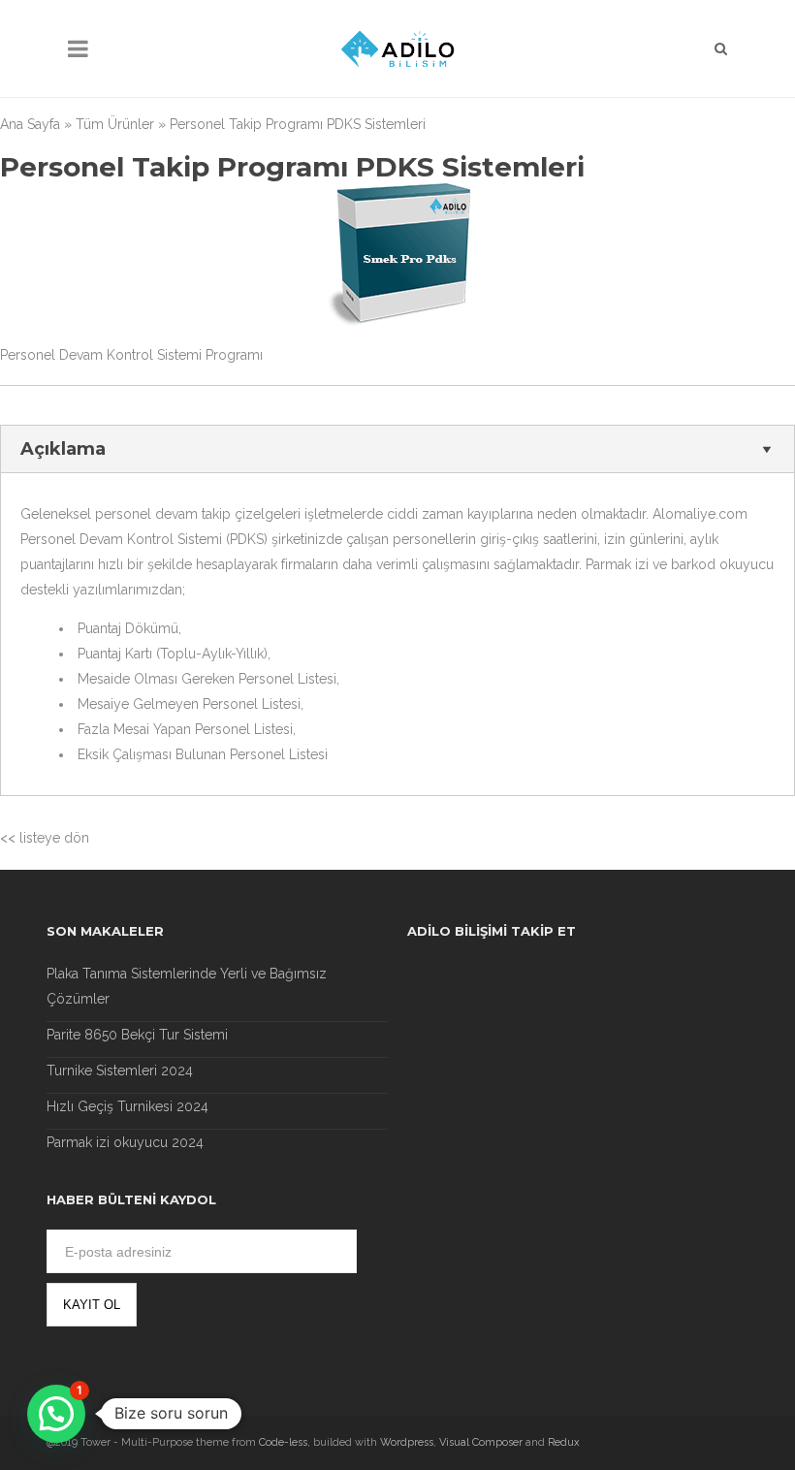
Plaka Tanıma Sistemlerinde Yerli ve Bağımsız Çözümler (187, 986)
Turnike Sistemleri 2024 (120, 1070)
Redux (564, 1442)
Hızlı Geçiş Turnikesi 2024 (127, 1106)
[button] (56, 1414)
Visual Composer (481, 1442)
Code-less (283, 1442)
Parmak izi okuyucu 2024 (125, 1142)
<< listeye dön (44, 838)
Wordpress (406, 1442)
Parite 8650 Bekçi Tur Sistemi (137, 1034)
